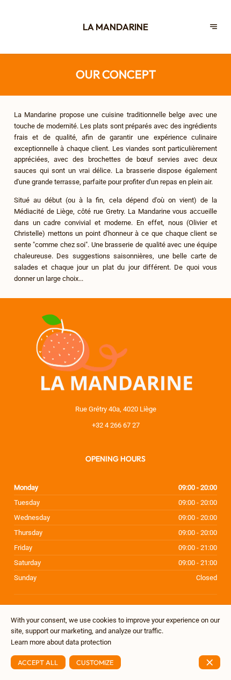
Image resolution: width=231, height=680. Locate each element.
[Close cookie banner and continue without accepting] (209, 662)
